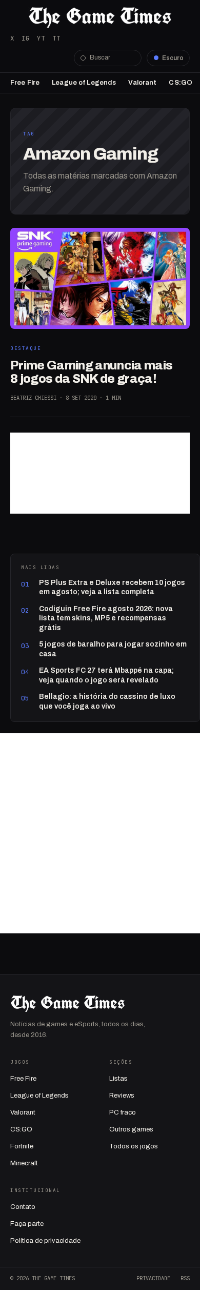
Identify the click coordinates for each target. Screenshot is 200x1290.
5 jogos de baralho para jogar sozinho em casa (113, 648)
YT (41, 38)
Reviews (121, 1095)
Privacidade (153, 1278)
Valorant (142, 82)
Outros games (131, 1129)
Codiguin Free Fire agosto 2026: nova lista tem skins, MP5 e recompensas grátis (106, 618)
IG (26, 38)
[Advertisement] (100, 473)
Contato (22, 1206)
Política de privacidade (45, 1240)
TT (56, 38)
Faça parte (27, 1223)
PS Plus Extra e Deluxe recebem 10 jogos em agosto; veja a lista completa (112, 587)
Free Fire (24, 82)
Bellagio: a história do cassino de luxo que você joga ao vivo (107, 701)
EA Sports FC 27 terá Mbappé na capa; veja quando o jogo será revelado (106, 675)
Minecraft (24, 1163)
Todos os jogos (133, 1146)
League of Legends (84, 82)
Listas (118, 1078)
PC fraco (122, 1112)
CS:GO (180, 82)
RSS (185, 1278)
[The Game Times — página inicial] (100, 17)
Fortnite (21, 1146)
